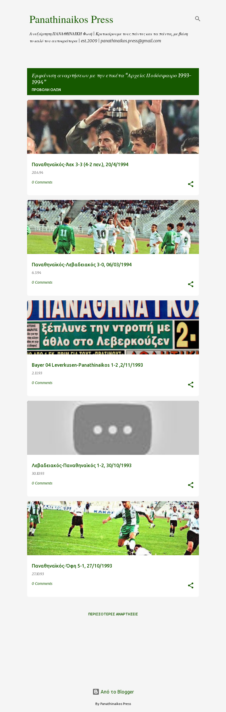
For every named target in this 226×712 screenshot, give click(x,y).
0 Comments (42, 182)
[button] (190, 184)
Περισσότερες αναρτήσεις (113, 614)
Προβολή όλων (46, 90)
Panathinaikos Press (71, 19)
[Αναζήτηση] (197, 19)
